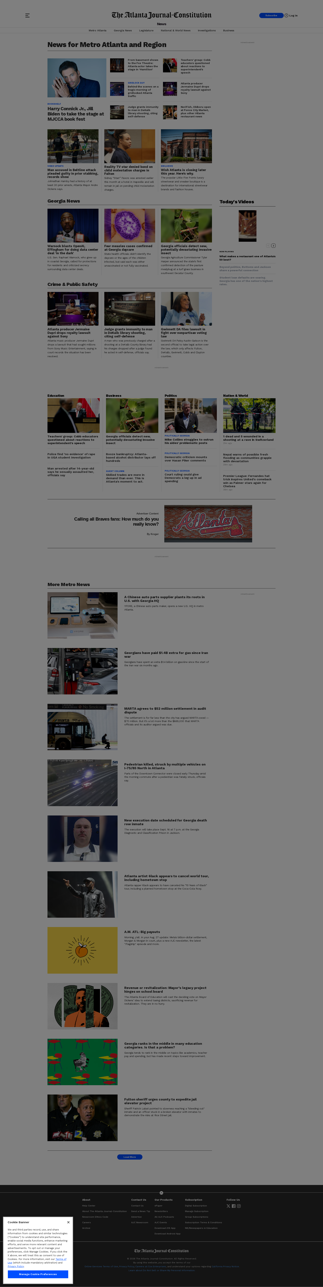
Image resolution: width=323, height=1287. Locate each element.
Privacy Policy (16, 1266)
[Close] (68, 1222)
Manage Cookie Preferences (38, 1274)
